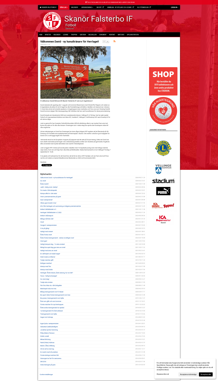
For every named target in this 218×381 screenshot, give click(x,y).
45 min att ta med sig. (47, 349)
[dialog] (185, 368)
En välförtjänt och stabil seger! (50, 254)
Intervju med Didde (46, 269)
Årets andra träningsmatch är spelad (52, 307)
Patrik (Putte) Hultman (47, 342)
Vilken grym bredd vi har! (48, 203)
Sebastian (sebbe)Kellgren (49, 327)
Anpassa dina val (163, 374)
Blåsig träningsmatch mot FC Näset (51, 292)
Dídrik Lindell (44, 336)
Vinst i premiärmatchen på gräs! (50, 196)
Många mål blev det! (46, 219)
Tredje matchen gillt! (46, 260)
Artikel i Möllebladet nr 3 (48, 209)
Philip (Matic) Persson (47, 333)
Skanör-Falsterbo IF (48, 7)
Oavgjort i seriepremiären (48, 225)
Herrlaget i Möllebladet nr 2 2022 (50, 212)
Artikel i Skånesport (46, 216)
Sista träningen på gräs (47, 365)
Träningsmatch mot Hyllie (48, 314)
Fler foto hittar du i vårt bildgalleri (51, 285)
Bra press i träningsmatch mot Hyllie (52, 298)
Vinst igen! (43, 241)
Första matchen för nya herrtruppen (51, 304)
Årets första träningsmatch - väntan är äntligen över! (57, 238)
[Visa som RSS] (114, 41)
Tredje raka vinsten (46, 282)
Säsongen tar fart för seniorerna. (51, 358)
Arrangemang (86, 7)
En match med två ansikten (49, 352)
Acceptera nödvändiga (188, 374)
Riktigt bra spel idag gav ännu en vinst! (52, 247)
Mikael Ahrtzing (45, 339)
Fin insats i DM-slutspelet (48, 190)
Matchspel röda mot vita (48, 288)
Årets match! (44, 184)
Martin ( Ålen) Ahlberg (47, 346)
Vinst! (42, 222)
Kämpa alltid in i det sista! (48, 193)
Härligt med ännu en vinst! (48, 250)
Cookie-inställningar (46, 374)
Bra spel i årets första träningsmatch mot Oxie (55, 295)
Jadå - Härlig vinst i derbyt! (49, 187)
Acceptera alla (206, 374)
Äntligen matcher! (46, 263)
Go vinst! (43, 181)
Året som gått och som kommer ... (51, 301)
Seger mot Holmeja (46, 317)
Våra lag (63, 7)
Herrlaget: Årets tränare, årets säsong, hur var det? (56, 273)
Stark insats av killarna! (47, 257)
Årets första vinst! (46, 235)
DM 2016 (43, 361)
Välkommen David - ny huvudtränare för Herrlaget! (69, 41)
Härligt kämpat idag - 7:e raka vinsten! (52, 244)
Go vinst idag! (44, 279)
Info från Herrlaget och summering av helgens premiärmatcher (60, 206)
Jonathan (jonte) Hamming (49, 330)
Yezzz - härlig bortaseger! (48, 276)
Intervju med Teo (45, 266)
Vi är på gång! (44, 228)
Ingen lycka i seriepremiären (49, 323)
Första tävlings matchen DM (49, 355)
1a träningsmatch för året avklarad (51, 311)
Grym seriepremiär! (46, 200)
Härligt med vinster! (46, 231)
